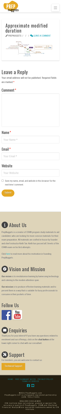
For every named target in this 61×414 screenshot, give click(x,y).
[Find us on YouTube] (17, 315)
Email (6, 149)
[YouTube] (32, 385)
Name (6, 132)
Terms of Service (30, 381)
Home (10, 379)
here (8, 254)
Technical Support (13, 366)
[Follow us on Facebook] (7, 315)
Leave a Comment (42, 35)
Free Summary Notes (25, 379)
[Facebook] (28, 385)
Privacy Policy (45, 379)
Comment (9, 90)
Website (7, 165)
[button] (55, 7)
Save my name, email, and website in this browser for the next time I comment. (30, 183)
